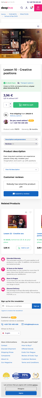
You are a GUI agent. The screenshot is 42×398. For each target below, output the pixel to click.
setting (35, 385)
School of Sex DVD (11, 16)
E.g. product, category (15, 18)
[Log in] (26, 7)
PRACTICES (24, 14)
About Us (4, 359)
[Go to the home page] (7, 7)
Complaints (5, 356)
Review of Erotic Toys (30, 356)
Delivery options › (16, 116)
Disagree (21, 389)
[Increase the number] (10, 103)
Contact (4, 345)
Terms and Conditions (30, 362)
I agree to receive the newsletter (12, 310)
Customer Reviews (29, 359)
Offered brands (27, 349)
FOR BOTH (13, 14)
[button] (21, 7)
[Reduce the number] (10, 106)
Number (6, 105)
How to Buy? (27, 345)
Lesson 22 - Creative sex (14, 234)
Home (3, 14)
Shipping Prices (7, 352)
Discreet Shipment (8, 349)
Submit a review (22, 194)
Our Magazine (6, 362)
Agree (21, 393)
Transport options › (27, 83)
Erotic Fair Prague (28, 352)
